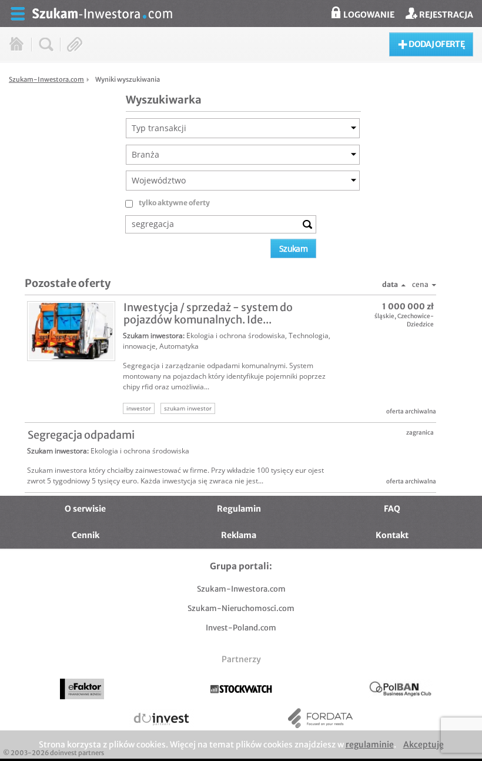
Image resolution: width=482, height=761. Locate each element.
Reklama (238, 535)
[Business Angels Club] (400, 689)
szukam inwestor (188, 408)
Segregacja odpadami (81, 435)
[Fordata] (320, 718)
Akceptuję (423, 744)
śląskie (384, 316)
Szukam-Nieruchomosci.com (241, 608)
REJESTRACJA (445, 14)
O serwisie (85, 508)
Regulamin (239, 508)
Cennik (85, 535)
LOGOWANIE (368, 14)
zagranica (420, 432)
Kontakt (392, 535)
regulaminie (370, 744)
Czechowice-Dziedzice (415, 320)
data (390, 284)
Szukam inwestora (153, 336)
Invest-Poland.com (241, 628)
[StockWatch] (241, 689)
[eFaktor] (82, 689)
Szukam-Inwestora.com (241, 589)
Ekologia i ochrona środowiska (235, 336)
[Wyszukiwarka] (46, 44)
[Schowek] (75, 44)
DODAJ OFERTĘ (435, 44)
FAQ (392, 508)
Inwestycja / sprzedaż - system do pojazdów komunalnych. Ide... (208, 313)
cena (420, 284)
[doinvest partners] (161, 718)
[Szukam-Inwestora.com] (252, 12)
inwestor (138, 408)
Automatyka (179, 346)
